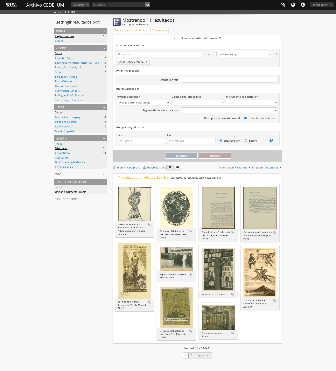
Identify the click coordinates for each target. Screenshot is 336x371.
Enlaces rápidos (303, 5)
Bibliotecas (61, 148)
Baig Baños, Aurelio (66, 76)
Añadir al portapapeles (149, 225)
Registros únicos (64, 36)
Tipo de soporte (67, 198)
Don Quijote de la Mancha (70, 162)
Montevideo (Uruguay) (68, 117)
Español (59, 41)
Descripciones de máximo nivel (222, 118)
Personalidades (64, 167)
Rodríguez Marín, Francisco (70, 95)
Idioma (293, 5)
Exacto (252, 140)
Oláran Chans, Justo (66, 86)
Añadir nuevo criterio (131, 62)
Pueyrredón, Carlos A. (67, 90)
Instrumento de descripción (242, 96)
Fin (169, 135)
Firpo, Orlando (63, 81)
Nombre (61, 47)
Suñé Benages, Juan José (69, 100)
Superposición (231, 140)
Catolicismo (61, 157)
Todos (58, 53)
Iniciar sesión (320, 4)
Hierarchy (152, 167)
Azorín (58, 72)
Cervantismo (62, 153)
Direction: (257, 167)
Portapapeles (283, 5)
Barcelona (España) (66, 122)
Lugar (59, 107)
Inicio (120, 135)
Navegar (79, 4)
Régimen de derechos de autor (160, 110)
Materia (61, 138)
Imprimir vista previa (128, 167)
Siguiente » (203, 355)
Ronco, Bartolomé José (68, 67)
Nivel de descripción (70, 181)
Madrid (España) (64, 131)
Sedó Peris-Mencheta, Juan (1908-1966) (77, 62)
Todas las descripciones (262, 118)
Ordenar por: (226, 167)
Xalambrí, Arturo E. (66, 58)
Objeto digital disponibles (186, 96)
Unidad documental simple (70, 192)
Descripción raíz (169, 80)
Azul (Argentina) (64, 126)
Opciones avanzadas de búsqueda (197, 38)
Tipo (58, 173)
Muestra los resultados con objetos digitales (197, 177)
